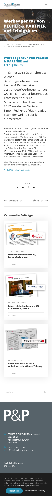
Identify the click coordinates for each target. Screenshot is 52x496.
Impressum (9, 465)
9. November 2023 (16, 251)
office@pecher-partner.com (21, 450)
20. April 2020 (15, 360)
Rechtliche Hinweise (13, 463)
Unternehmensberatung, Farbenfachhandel (22, 255)
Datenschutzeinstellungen (18, 485)
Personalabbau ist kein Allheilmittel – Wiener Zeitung (25, 364)
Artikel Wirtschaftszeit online (17, 170)
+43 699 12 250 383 (17, 447)
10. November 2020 (17, 303)
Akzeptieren (14, 491)
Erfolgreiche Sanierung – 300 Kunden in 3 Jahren (23, 307)
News (14, 264)
